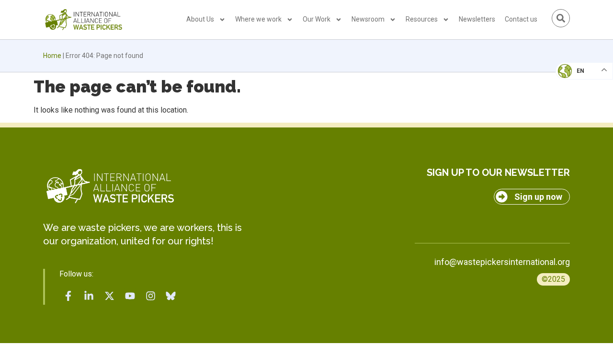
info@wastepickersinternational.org (502, 262)
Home (52, 55)
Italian (574, 98)
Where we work (258, 19)
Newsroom (368, 19)
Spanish (575, 137)
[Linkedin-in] (89, 296)
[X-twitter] (110, 296)
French (574, 79)
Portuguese (582, 118)
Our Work (316, 19)
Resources (422, 19)
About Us (200, 19)
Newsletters (477, 19)
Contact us (521, 19)
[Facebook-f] (68, 296)
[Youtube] (130, 296)
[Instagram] (150, 296)
